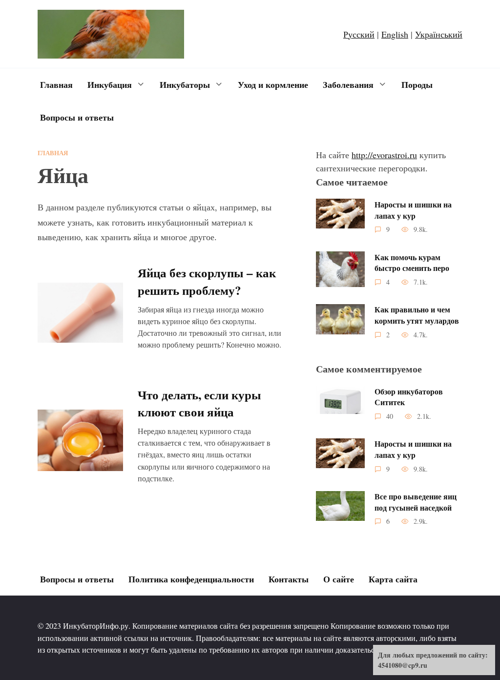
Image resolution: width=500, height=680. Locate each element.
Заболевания (348, 84)
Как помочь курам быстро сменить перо (412, 262)
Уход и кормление (273, 84)
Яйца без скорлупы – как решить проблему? (207, 281)
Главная (56, 84)
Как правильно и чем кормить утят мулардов (417, 315)
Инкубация (109, 84)
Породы (417, 84)
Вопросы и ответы (77, 117)
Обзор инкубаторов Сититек (409, 396)
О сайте (338, 579)
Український (438, 34)
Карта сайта (393, 579)
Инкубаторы (185, 84)
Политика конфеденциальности (191, 579)
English (394, 34)
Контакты (289, 579)
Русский (359, 34)
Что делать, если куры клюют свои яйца (199, 402)
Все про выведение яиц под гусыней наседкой (416, 502)
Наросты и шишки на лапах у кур (413, 209)
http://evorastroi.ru (384, 155)
